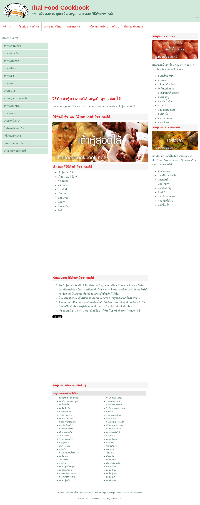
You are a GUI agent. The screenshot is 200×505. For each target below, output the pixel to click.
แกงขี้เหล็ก (164, 205)
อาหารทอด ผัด (107, 106)
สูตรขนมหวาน (74, 26)
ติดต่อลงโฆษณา (133, 26)
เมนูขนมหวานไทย (164, 36)
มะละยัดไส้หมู (165, 200)
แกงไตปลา (158, 156)
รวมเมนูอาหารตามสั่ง (15, 98)
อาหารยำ (9, 75)
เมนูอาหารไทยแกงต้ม (166, 127)
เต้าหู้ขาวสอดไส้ (126, 106)
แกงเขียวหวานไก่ (167, 175)
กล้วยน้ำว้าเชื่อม (166, 84)
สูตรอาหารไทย (52, 26)
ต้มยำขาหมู (164, 171)
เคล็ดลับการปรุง (12, 135)
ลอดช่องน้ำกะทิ (166, 109)
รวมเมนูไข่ (9, 90)
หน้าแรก (7, 26)
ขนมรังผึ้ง (163, 114)
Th (193, 18)
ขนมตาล (163, 80)
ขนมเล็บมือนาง (166, 76)
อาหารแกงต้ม (11, 53)
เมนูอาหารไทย (72, 492)
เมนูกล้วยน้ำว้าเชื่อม (163, 65)
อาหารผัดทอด (98, 492)
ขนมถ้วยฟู (163, 97)
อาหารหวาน (10, 113)
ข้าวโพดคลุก (165, 118)
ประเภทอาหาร (88, 106)
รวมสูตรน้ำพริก (12, 120)
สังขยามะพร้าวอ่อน (168, 93)
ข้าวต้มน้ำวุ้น (165, 101)
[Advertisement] (100, 64)
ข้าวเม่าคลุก (164, 122)
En (197, 18)
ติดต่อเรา (138, 492)
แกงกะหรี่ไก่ (164, 179)
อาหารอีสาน (10, 68)
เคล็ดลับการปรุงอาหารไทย (103, 26)
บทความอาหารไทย (14, 143)
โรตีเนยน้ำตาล (166, 88)
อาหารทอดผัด (11, 60)
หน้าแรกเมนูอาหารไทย (65, 106)
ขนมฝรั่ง (162, 105)
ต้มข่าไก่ (162, 192)
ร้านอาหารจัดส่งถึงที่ (15, 150)
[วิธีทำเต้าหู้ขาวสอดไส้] (100, 161)
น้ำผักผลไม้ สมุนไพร (15, 128)
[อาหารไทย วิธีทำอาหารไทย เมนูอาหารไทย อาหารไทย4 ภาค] (16, 11)
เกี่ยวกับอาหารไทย (28, 26)
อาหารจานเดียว (12, 46)
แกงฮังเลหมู (164, 188)
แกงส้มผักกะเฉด (166, 196)
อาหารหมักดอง (12, 105)
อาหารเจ (8, 83)
